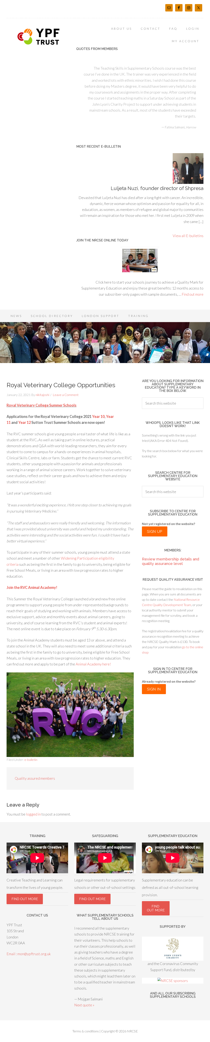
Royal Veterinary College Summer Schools (41, 405)
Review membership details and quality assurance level (170, 561)
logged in (33, 814)
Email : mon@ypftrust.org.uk (29, 953)
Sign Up (154, 531)
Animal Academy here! (93, 664)
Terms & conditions (85, 1031)
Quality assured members (35, 778)
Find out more (192, 294)
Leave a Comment (66, 395)
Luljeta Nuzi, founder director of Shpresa (157, 188)
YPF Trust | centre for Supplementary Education (39, 36)
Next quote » (84, 1005)
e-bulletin (30, 759)
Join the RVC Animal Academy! (32, 587)
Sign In (154, 689)
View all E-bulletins (188, 235)
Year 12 (24, 422)
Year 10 (98, 416)
